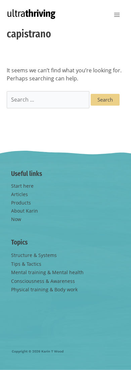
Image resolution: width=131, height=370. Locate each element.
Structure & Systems (34, 255)
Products (21, 202)
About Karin (24, 211)
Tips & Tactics (26, 264)
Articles (19, 194)
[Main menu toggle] (116, 15)
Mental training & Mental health (47, 272)
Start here (22, 186)
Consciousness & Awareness (43, 281)
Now (16, 219)
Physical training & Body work (44, 289)
